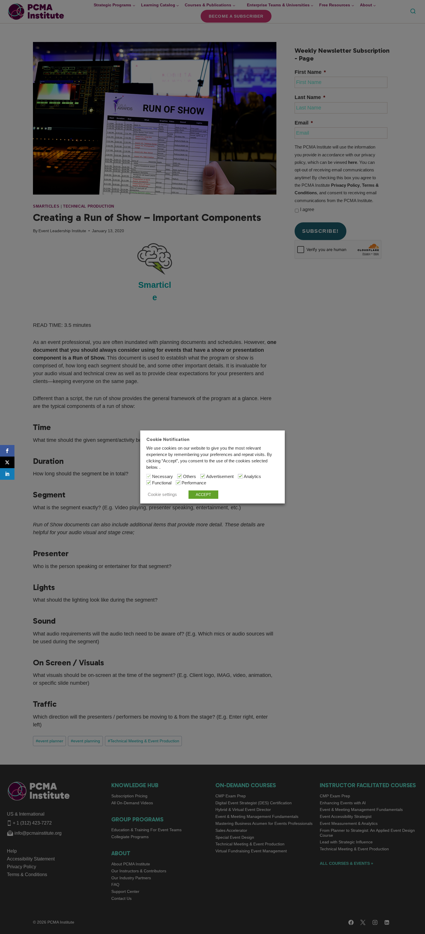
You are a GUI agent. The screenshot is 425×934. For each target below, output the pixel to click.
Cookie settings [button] (162, 494)
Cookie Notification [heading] (167, 439)
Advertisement (220, 476)
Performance (194, 483)
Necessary (162, 476)
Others (189, 476)
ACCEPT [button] (203, 494)
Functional (161, 483)
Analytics (252, 476)
